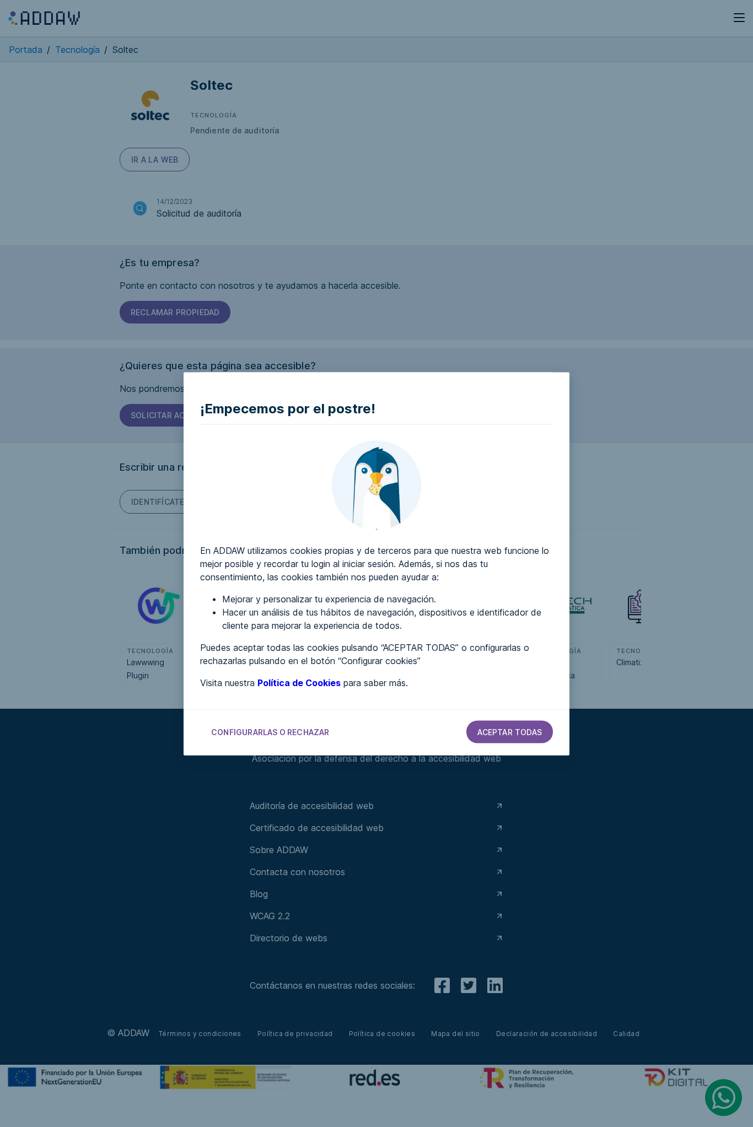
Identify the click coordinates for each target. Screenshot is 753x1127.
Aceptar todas (509, 731)
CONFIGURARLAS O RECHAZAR (270, 731)
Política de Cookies (299, 682)
